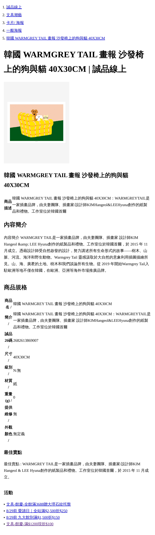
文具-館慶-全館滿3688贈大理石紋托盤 (38, 504)
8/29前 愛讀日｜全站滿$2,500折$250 (36, 511)
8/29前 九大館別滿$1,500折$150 (33, 517)
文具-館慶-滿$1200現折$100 (29, 524)
